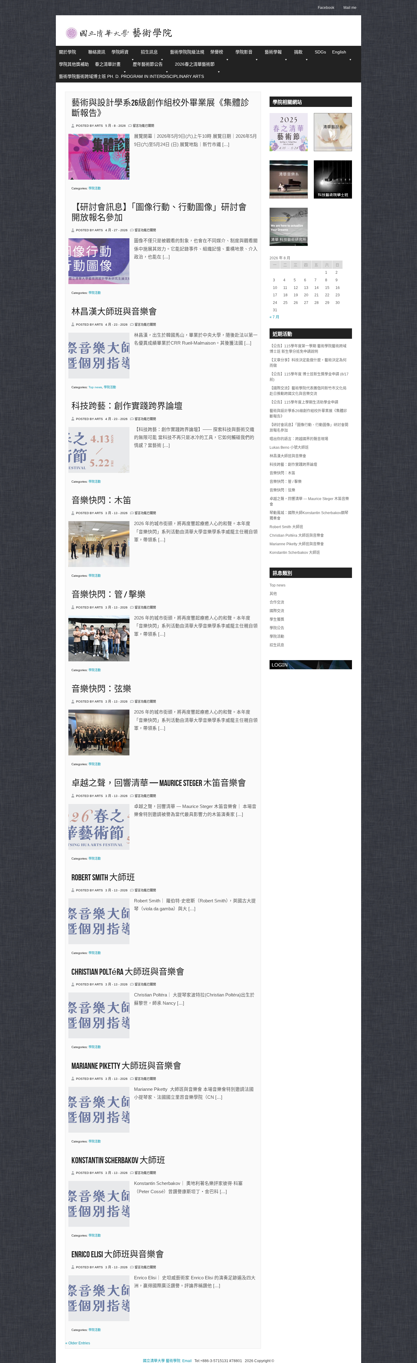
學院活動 (95, 188)
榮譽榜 (216, 51)
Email (187, 1361)
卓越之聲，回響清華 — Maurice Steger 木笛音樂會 (158, 783)
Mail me (350, 7)
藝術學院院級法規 (187, 51)
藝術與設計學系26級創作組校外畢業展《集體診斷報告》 (308, 413)
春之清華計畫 (108, 64)
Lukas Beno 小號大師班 (289, 447)
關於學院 (67, 51)
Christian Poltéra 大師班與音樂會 (127, 972)
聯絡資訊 (96, 51)
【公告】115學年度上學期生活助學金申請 (304, 402)
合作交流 (277, 602)
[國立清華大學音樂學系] (289, 196)
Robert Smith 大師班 (103, 878)
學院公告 (277, 628)
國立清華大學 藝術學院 (161, 1361)
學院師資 (120, 51)
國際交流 (277, 611)
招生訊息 (149, 51)
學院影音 (243, 51)
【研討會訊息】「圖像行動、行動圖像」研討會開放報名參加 (309, 428)
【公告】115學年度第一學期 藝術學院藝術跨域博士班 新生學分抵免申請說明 (308, 349)
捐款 (298, 51)
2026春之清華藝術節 (195, 64)
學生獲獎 (277, 619)
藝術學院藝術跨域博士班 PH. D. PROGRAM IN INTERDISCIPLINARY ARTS (131, 76)
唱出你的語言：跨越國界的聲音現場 (299, 439)
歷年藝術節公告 (148, 64)
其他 (273, 594)
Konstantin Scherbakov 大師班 (118, 1161)
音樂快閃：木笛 (101, 501)
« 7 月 (274, 317)
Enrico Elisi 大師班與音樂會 (117, 1255)
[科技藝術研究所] (289, 244)
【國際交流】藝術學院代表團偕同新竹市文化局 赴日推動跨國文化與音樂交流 (308, 391)
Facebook (326, 7)
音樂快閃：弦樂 (101, 689)
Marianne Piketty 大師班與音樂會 (126, 1066)
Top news (95, 387)
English (339, 51)
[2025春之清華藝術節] (289, 149)
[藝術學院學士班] (333, 196)
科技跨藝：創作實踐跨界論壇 (127, 406)
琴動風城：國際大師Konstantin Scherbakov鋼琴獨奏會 (309, 516)
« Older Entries (77, 1343)
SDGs (320, 51)
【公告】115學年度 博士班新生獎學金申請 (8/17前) (309, 377)
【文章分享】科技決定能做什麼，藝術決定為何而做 (308, 363)
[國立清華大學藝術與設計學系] (333, 149)
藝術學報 (273, 51)
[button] (227, 59)
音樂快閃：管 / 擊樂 (108, 595)
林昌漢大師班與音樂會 (114, 312)
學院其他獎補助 (74, 64)
